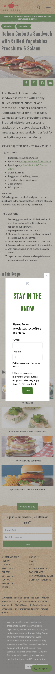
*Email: (16, 339)
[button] (47, 275)
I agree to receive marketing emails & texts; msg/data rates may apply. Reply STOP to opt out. (26, 378)
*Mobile (17, 351)
